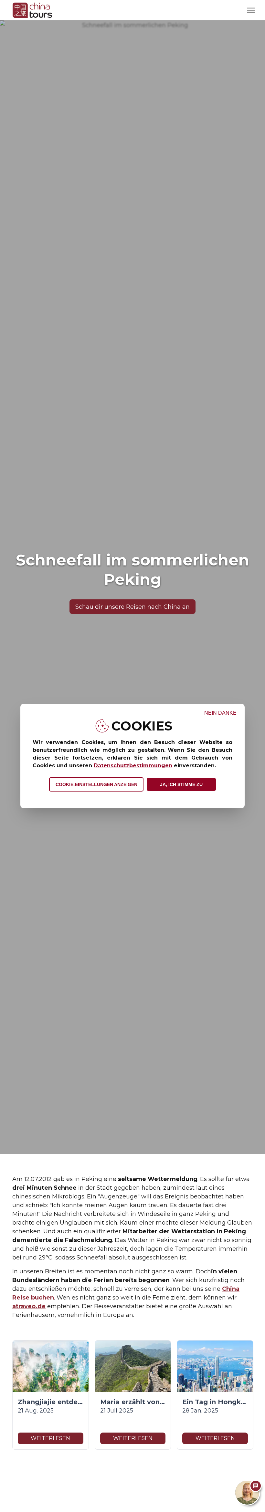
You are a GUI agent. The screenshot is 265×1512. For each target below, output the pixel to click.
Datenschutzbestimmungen (133, 765)
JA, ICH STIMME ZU (181, 784)
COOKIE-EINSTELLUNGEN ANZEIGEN (96, 784)
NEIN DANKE (220, 713)
